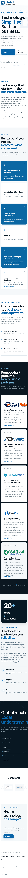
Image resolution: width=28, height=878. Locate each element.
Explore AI (7, 200)
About (23, 856)
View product (8, 461)
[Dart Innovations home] (8, 3)
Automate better (8, 243)
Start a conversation (9, 221)
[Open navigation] (25, 2)
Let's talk (8, 836)
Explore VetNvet (8, 576)
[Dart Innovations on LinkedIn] (2, 874)
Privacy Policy (4, 856)
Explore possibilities (9, 264)
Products (18, 856)
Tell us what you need (10, 286)
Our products (20, 51)
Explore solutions (8, 51)
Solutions (12, 856)
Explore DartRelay (9, 425)
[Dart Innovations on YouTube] (6, 874)
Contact (3, 859)
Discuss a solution (9, 178)
